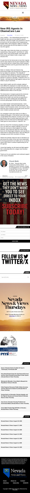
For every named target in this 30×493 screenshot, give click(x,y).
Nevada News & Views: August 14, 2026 (11, 429)
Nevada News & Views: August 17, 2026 (11, 425)
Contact (22, 481)
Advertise (6, 483)
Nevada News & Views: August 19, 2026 (11, 421)
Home (5, 481)
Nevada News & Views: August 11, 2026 (11, 443)
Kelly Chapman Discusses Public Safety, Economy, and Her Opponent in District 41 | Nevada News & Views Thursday (14, 389)
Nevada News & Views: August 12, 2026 (11, 438)
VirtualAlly (15, 489)
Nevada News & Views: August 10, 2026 (11, 447)
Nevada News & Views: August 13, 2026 (11, 434)
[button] (23, 12)
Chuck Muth (10, 35)
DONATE (25, 483)
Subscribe (16, 483)
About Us (13, 481)
